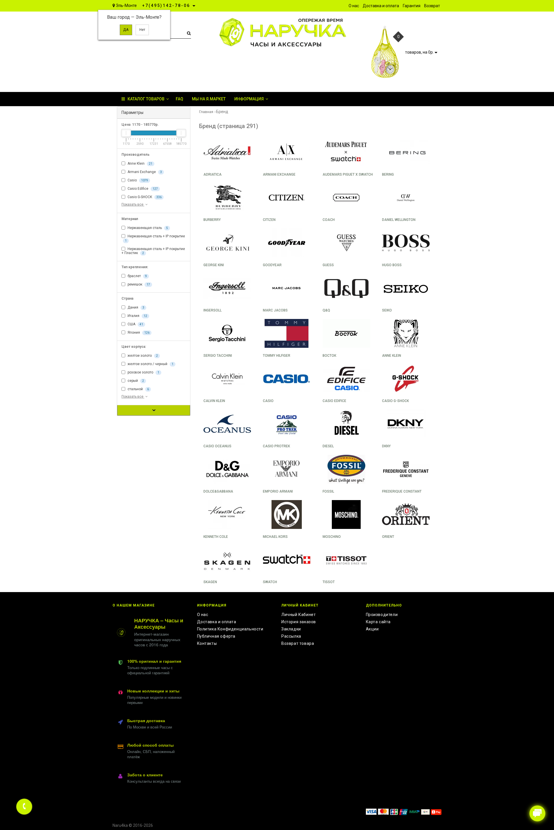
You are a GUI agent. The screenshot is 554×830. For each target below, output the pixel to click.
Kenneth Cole (215, 537)
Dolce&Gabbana (218, 491)
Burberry (212, 220)
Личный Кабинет (298, 614)
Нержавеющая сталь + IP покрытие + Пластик (153, 251)
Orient (388, 537)
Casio (137, 180)
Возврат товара (297, 643)
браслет (137, 276)
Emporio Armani (278, 491)
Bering (388, 174)
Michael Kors (275, 537)
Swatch (270, 582)
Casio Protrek (276, 446)
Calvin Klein (214, 401)
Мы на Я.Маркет (209, 99)
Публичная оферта (216, 636)
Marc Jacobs (275, 310)
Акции (372, 629)
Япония (138, 333)
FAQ (179, 99)
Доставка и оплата (216, 621)
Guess (328, 265)
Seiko (387, 310)
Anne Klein (139, 164)
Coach (329, 220)
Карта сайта (378, 621)
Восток (329, 356)
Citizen (269, 220)
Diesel (328, 446)
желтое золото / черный (150, 364)
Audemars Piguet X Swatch (348, 174)
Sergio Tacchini (217, 356)
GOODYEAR (272, 265)
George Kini (213, 265)
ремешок (138, 284)
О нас (202, 614)
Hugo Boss (392, 265)
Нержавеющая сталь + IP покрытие (155, 238)
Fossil (328, 491)
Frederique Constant (402, 491)
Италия (137, 316)
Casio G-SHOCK (144, 197)
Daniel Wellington (398, 220)
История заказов (298, 621)
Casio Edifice (142, 189)
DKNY (386, 446)
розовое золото (143, 372)
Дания (135, 307)
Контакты (207, 643)
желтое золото (142, 356)
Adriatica (212, 174)
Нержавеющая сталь (147, 228)
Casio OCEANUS (217, 446)
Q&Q (326, 310)
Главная (206, 112)
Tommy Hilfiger (276, 356)
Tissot (329, 582)
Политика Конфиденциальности (230, 629)
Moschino (332, 537)
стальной (138, 389)
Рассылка (291, 636)
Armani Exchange (144, 172)
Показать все (132, 204)
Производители (382, 614)
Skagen (210, 582)
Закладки (291, 629)
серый (135, 381)
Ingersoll (212, 310)
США (135, 324)
